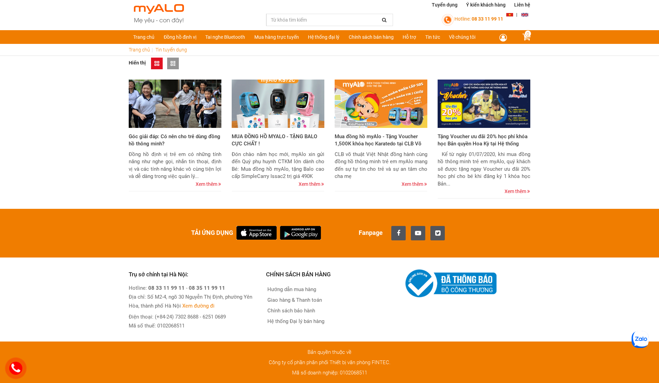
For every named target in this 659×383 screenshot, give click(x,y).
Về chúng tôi (462, 37)
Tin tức (432, 37)
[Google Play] (300, 232)
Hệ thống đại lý (323, 37)
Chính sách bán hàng (371, 37)
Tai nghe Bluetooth (225, 37)
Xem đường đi (198, 306)
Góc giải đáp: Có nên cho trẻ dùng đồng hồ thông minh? (174, 140)
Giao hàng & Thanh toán (294, 300)
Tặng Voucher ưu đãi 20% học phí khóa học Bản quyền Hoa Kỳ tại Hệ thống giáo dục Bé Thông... (483, 143)
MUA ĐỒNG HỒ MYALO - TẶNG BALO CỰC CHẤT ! (274, 140)
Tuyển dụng (445, 5)
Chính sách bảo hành (290, 311)
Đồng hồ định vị (180, 37)
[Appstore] (256, 232)
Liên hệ (522, 5)
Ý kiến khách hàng (486, 5)
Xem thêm (207, 184)
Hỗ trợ (409, 37)
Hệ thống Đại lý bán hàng (295, 321)
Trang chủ (143, 37)
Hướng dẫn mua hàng (291, 289)
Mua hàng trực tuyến (276, 37)
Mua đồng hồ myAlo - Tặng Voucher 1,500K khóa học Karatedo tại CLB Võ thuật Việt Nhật (378, 143)
